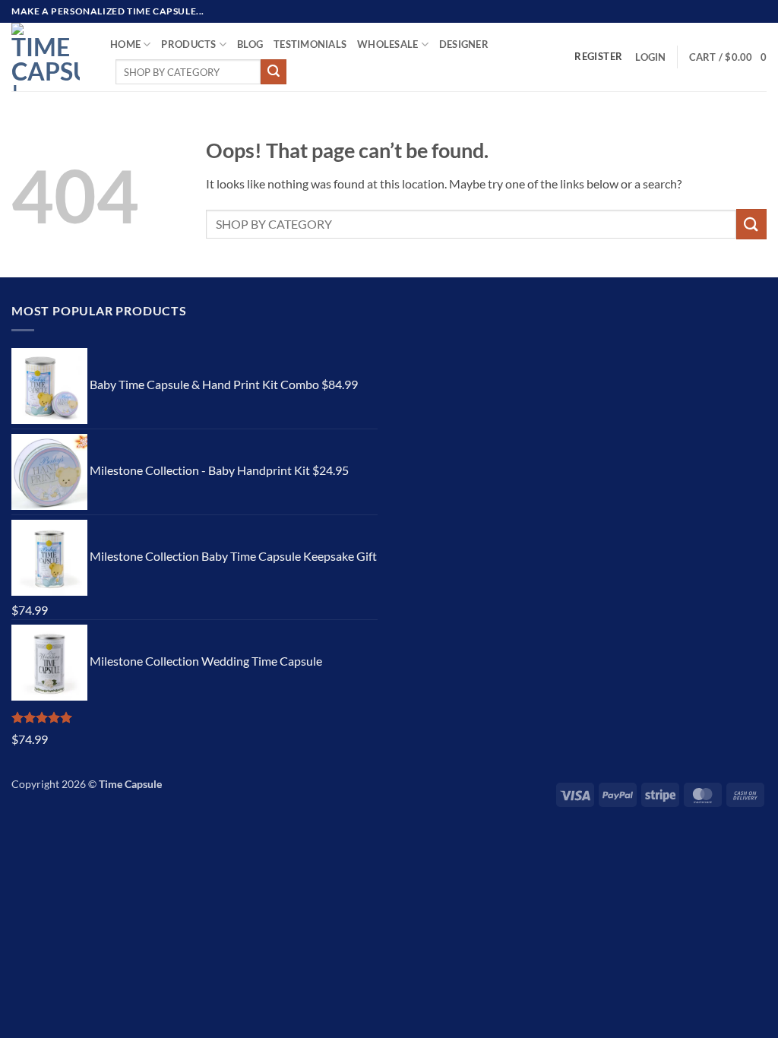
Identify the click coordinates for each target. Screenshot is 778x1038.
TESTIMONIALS (310, 44)
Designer (464, 44)
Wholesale (387, 44)
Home (125, 44)
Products (188, 44)
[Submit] (273, 72)
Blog (250, 44)
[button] (650, 57)
